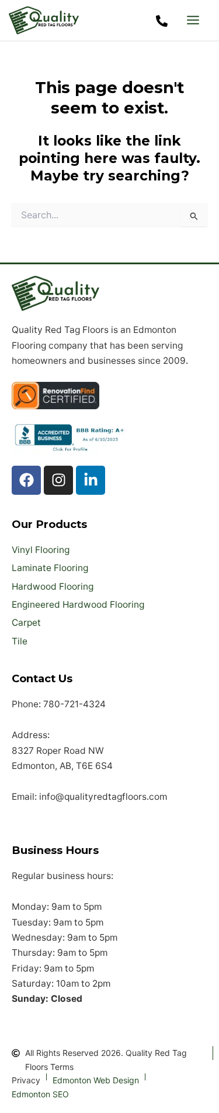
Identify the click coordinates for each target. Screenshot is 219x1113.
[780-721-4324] (162, 21)
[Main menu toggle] (193, 20)
